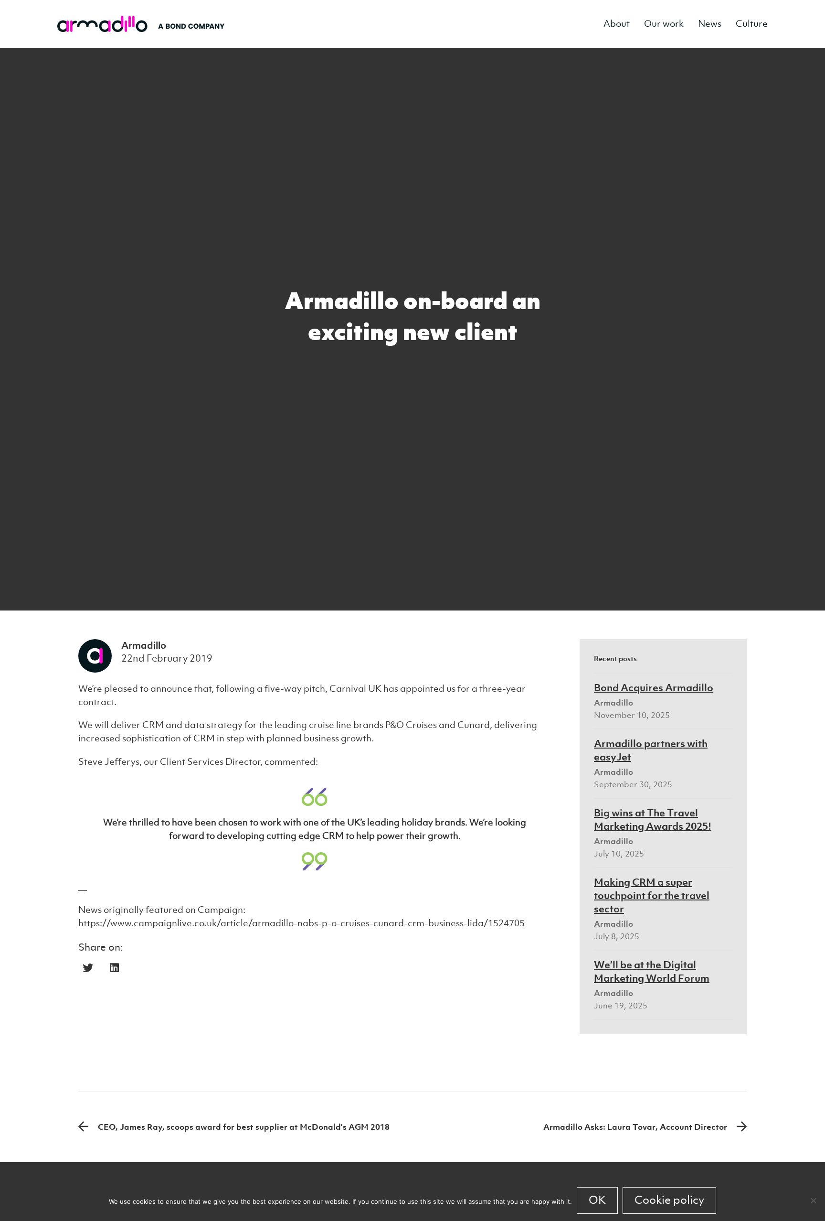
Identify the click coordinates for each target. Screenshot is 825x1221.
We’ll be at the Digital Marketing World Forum (651, 971)
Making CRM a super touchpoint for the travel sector (651, 895)
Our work (664, 24)
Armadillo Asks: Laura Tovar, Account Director (635, 1127)
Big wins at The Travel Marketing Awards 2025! (652, 819)
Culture (752, 24)
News (709, 24)
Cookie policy (669, 1200)
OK (597, 1200)
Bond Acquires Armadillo (653, 687)
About (616, 24)
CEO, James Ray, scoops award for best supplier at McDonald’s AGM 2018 (244, 1127)
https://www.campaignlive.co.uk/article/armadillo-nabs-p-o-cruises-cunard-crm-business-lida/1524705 (301, 923)
